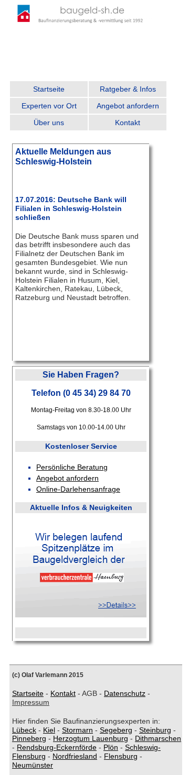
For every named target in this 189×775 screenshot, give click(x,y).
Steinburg (155, 730)
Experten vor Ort (49, 106)
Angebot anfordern (128, 106)
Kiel (49, 730)
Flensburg (121, 756)
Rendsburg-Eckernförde (57, 747)
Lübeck (24, 730)
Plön (110, 747)
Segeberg (116, 730)
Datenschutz (124, 693)
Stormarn (77, 730)
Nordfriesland (74, 756)
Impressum (30, 702)
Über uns (49, 122)
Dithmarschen (158, 738)
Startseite (49, 89)
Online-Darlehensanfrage (78, 489)
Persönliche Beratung (72, 467)
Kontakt (127, 122)
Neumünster (32, 765)
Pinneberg (29, 738)
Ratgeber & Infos (128, 89)
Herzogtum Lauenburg (90, 738)
